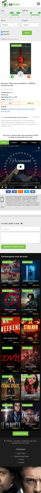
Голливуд (31, 109)
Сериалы (6, 34)
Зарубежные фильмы (15, 109)
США (13, 97)
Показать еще (20, 434)
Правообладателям (21, 456)
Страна (25, 20)
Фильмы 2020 (5, 111)
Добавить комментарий (13, 247)
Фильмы (6, 32)
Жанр (3, 20)
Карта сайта (21, 453)
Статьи (21, 459)
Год (2, 11)
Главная (21, 462)
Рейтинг (25, 11)
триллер (8, 99)
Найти (27, 33)
